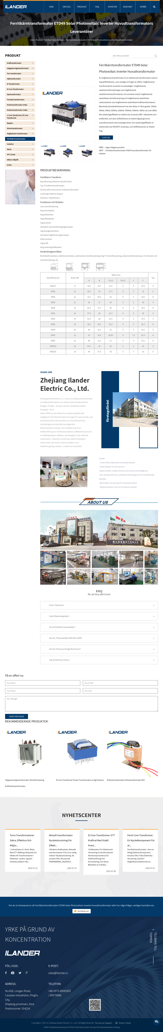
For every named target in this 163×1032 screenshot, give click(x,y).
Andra (9, 165)
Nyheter (112, 6)
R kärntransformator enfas (17, 105)
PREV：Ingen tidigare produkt (111, 147)
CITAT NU (106, 137)
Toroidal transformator (15, 99)
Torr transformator (14, 73)
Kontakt (127, 6)
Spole (9, 149)
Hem (51, 6)
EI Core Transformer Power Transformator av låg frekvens (80, 780)
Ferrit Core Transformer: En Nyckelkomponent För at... (141, 840)
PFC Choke (11, 154)
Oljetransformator (14, 79)
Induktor (10, 144)
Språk (143, 6)
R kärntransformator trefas (17, 110)
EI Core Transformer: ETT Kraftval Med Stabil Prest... (101, 840)
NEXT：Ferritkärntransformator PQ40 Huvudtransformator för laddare (125, 152)
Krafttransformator (14, 63)
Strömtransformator (15, 128)
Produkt (82, 6)
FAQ (97, 6)
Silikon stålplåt (12, 160)
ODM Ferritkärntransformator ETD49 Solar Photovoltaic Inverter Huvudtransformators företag (81, 1027)
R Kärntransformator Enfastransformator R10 (126, 780)
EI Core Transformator (15, 89)
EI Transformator (13, 84)
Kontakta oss (83, 911)
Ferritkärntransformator (54, 40)
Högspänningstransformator (18, 68)
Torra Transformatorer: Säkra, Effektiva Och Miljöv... (22, 840)
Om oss (67, 6)
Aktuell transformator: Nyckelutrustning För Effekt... (61, 840)
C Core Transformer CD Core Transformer (17, 116)
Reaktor (10, 123)
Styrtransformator (14, 94)
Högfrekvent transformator (17, 133)
